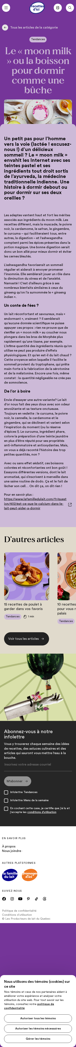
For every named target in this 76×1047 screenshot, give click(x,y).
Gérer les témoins (38, 1038)
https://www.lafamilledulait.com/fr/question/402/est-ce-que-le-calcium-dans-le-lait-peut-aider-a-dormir (35, 504)
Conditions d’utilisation (17, 915)
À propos (8, 846)
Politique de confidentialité (19, 910)
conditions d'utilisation (41, 812)
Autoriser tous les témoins (38, 1018)
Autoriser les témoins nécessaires (38, 1028)
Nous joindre (11, 851)
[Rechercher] (70, 8)
